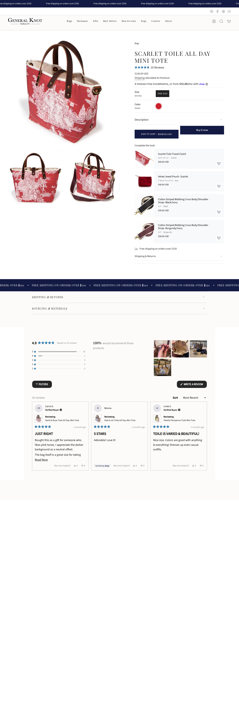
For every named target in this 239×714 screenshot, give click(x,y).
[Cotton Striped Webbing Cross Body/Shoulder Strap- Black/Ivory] (144, 205)
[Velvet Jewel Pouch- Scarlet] (144, 181)
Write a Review (195, 385)
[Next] (203, 436)
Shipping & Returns (145, 256)
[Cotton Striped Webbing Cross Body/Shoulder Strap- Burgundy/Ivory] (144, 231)
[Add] (218, 163)
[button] (69, 21)
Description (142, 120)
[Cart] (229, 21)
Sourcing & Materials (49, 308)
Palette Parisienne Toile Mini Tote (179, 420)
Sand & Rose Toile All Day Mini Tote (62, 420)
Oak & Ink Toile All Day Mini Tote (119, 420)
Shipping (140, 78)
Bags (137, 43)
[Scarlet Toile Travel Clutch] (144, 159)
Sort (176, 398)
